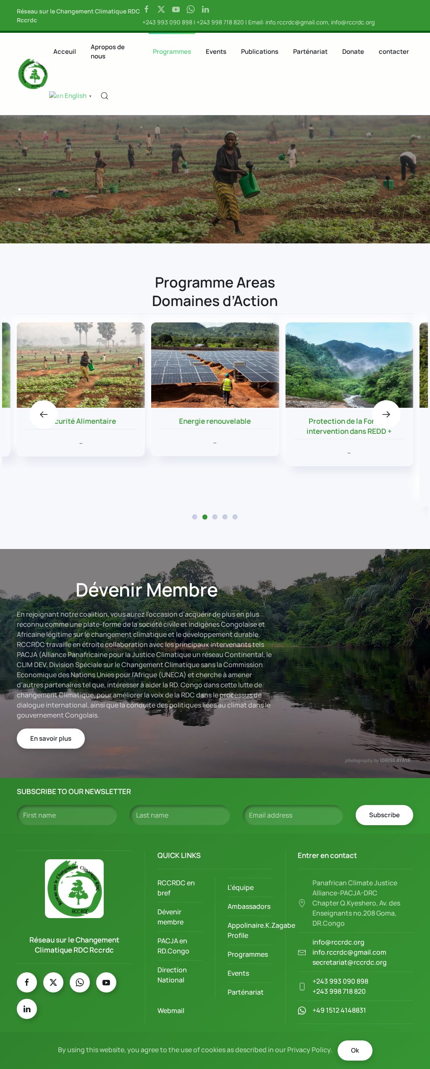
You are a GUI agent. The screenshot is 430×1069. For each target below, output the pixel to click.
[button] (104, 96)
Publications (259, 51)
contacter (394, 51)
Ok (355, 1050)
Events (216, 51)
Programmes (172, 51)
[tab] (194, 517)
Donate (353, 51)
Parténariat (310, 51)
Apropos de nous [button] (108, 51)
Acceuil (64, 51)
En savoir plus (50, 738)
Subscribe (384, 814)
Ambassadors (249, 906)
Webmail (170, 1010)
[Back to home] (33, 74)
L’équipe (241, 887)
